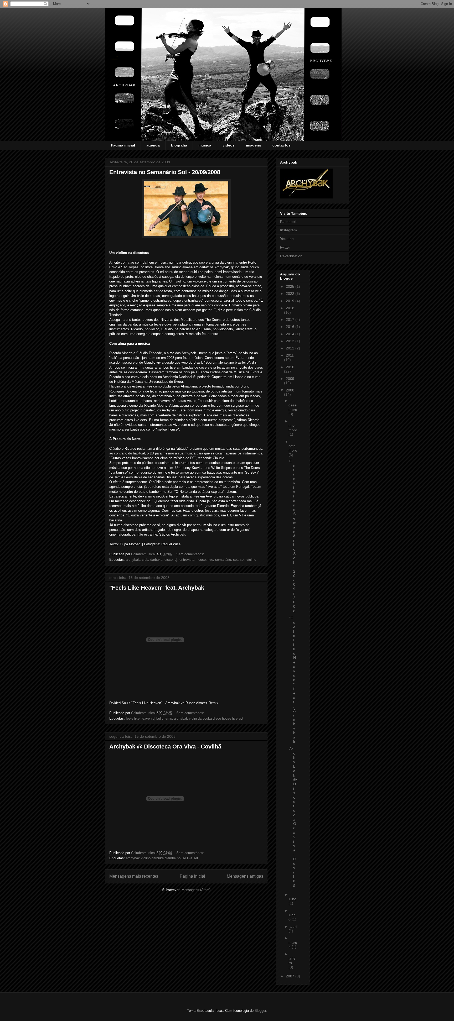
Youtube (287, 239)
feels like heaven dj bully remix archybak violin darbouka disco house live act (184, 718)
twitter (285, 247)
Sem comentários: (190, 554)
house (201, 560)
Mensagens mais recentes (133, 876)
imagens (253, 145)
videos (229, 145)
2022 (290, 293)
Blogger (260, 1011)
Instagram (288, 230)
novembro (292, 427)
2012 (290, 348)
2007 (290, 976)
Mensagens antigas (245, 876)
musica (204, 145)
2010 (290, 367)
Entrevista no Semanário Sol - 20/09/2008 (164, 172)
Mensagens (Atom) (196, 890)
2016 (290, 326)
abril (293, 926)
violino (251, 560)
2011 (290, 355)
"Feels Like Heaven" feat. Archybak (156, 587)
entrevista (186, 560)
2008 (290, 390)
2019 (290, 301)
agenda (153, 145)
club (145, 560)
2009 (290, 378)
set (235, 560)
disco (168, 560)
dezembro (292, 407)
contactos (281, 145)
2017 (290, 319)
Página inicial (123, 145)
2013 (290, 341)
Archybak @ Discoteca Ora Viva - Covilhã (165, 746)
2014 (290, 334)
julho (292, 899)
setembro (292, 448)
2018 (290, 308)
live (210, 560)
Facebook (288, 221)
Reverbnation (291, 256)
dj (176, 560)
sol (242, 560)
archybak (133, 560)
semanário (223, 560)
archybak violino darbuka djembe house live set (162, 858)
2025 (290, 286)
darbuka (156, 560)
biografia (179, 145)
